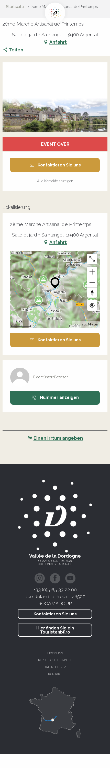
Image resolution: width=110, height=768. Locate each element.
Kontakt (55, 673)
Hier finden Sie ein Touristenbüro (55, 630)
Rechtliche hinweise (55, 660)
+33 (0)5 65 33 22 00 (55, 589)
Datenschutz (55, 667)
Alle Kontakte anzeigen (55, 181)
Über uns (55, 653)
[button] (55, 97)
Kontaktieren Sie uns (55, 614)
